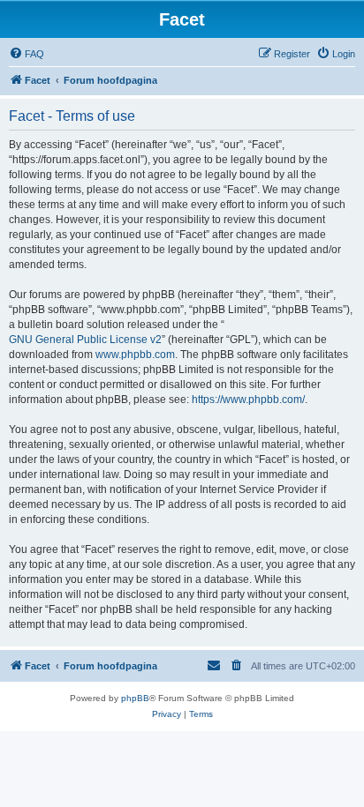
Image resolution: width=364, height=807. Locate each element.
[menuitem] (26, 53)
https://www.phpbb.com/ (248, 399)
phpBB (135, 698)
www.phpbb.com (135, 354)
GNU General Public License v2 (85, 339)
